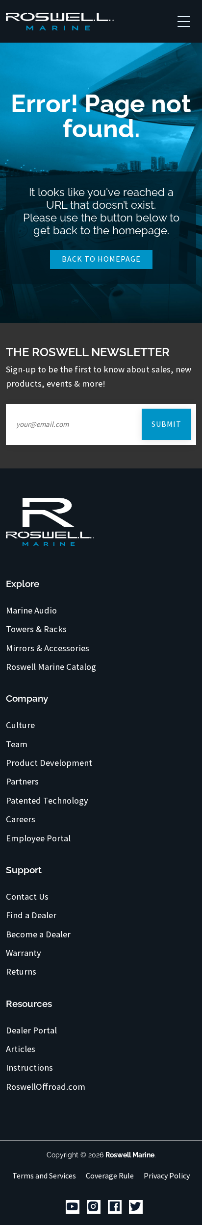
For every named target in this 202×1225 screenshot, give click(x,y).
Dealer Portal (31, 1030)
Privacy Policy (167, 1175)
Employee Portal (38, 838)
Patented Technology (47, 800)
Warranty (23, 953)
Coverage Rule (110, 1175)
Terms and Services (44, 1175)
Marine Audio (31, 610)
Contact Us (27, 896)
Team (16, 744)
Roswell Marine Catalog (51, 667)
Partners (22, 781)
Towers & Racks (36, 629)
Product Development (49, 763)
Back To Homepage (101, 259)
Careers (20, 819)
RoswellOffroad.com (45, 1086)
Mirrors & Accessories (47, 648)
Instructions (29, 1067)
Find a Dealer (31, 915)
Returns (21, 971)
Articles (20, 1049)
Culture (20, 725)
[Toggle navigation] (184, 21)
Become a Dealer (38, 934)
